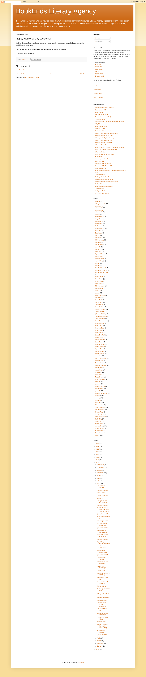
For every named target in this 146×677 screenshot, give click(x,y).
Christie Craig (99, 240)
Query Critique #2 (102, 539)
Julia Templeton (100, 318)
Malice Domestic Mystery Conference (102, 604)
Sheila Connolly (100, 414)
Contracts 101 (99, 161)
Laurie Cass (99, 337)
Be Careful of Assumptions (103, 184)
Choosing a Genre (102, 521)
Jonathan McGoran (101, 316)
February (100, 643)
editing (97, 263)
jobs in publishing (100, 314)
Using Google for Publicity (102, 558)
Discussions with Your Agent (104, 179)
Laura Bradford (100, 335)
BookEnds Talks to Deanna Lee (102, 535)
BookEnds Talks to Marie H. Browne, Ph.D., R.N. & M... (103, 509)
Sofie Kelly (98, 419)
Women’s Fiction (100, 152)
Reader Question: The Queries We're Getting (102, 626)
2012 (97, 449)
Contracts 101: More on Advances (105, 166)
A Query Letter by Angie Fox (103, 142)
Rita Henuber (99, 405)
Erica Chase (99, 279)
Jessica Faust (98, 86)
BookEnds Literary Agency (56, 11)
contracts (98, 249)
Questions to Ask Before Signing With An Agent (109, 121)
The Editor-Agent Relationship (102, 524)
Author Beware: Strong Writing (102, 531)
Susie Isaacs (99, 430)
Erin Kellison (99, 281)
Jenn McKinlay (99, 307)
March (99, 641)
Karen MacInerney (101, 321)
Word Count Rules (101, 126)
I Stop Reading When (101, 114)
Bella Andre (98, 226)
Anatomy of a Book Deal (102, 159)
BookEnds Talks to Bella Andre (102, 614)
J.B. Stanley (99, 302)
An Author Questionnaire (102, 193)
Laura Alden (99, 332)
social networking (100, 416)
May (98, 483)
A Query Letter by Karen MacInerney (106, 133)
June (99, 481)
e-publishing (99, 261)
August (99, 475)
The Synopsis (99, 188)
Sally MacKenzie (100, 407)
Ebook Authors (101, 548)
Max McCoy (99, 360)
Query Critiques (102, 570)
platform (97, 384)
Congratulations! (102, 600)
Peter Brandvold (100, 379)
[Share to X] (36, 59)
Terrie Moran (99, 433)
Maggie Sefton (99, 351)
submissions (99, 426)
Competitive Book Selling (102, 618)
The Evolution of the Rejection (103, 582)
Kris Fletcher (99, 330)
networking (98, 370)
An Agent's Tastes (100, 191)
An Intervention (101, 622)
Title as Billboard (102, 586)
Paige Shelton (99, 377)
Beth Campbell (98, 97)
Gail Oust (98, 290)
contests (97, 247)
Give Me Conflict (100, 128)
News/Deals (99, 74)
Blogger (81, 662)
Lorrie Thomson (100, 346)
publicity (97, 391)
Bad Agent (98, 156)
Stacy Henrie (99, 424)
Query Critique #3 (102, 528)
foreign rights (99, 288)
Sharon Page (99, 412)
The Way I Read (100, 119)
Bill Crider (98, 230)
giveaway (98, 297)
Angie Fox (98, 219)
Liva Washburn (100, 339)
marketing (98, 356)
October (99, 470)
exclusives (98, 283)
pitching (97, 382)
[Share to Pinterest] (40, 59)
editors (97, 265)
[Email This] (31, 59)
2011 (97, 452)
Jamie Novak (99, 304)
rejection (98, 400)
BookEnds (98, 233)
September (100, 473)
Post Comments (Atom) (31, 77)
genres (97, 293)
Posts (98, 38)
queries (97, 395)
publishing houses (101, 393)
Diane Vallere (99, 258)
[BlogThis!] (34, 59)
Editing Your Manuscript (101, 567)
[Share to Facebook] (38, 59)
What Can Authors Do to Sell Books (106, 149)
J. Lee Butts (98, 300)
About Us (98, 64)
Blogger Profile (99, 76)
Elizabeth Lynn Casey (102, 272)
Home (52, 74)
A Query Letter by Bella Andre (104, 135)
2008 (97, 460)
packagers (98, 374)
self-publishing (99, 409)
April (98, 638)
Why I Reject (99, 124)
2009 (97, 457)
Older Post (83, 74)
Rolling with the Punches (103, 177)
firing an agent (99, 286)
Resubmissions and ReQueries (105, 117)
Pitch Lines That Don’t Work (103, 131)
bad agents (98, 223)
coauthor (98, 242)
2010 (97, 454)
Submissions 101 (100, 110)
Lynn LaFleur (99, 349)
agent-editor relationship (99, 211)
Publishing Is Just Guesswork (102, 562)
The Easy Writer (100, 174)
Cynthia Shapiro (100, 254)
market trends (99, 353)
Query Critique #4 (102, 514)
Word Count (99, 112)
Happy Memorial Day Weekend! (102, 501)
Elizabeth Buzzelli (100, 268)
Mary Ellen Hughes (101, 358)
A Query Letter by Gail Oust (103, 140)
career (97, 235)
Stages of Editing (100, 168)
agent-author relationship (99, 207)
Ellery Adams (99, 276)
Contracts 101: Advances (103, 163)
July (98, 478)
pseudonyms (99, 388)
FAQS (97, 71)
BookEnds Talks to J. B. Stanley (103, 574)
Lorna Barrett (99, 342)
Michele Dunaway (100, 365)
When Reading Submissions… (104, 186)
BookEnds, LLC (100, 62)
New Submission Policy (102, 609)
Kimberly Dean (99, 328)
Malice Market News (103, 597)
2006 (97, 649)
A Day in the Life (100, 204)
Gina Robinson (100, 295)
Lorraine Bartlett (100, 344)
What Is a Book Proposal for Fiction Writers (108, 145)
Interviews (100, 498)
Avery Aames (99, 221)
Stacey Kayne (99, 421)
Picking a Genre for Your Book (104, 154)
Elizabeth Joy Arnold (101, 270)
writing (97, 435)
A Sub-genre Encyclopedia (102, 551)
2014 (97, 446)
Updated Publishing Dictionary (104, 107)
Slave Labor (100, 493)
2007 (97, 462)
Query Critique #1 (102, 555)
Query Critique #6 (102, 495)
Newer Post (20, 74)
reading (97, 398)
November (100, 467)
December (100, 465)
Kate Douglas (99, 323)
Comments (99, 41)
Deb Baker (98, 256)
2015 (97, 444)
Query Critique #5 (102, 505)
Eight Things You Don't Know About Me (103, 543)
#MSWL (97, 201)
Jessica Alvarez (98, 93)
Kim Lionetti (97, 90)
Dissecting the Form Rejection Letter (106, 181)
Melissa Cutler (99, 363)
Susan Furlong (99, 428)
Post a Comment (24, 70)
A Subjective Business (101, 631)
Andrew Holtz (99, 216)
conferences (99, 244)
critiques (97, 251)
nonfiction (98, 372)
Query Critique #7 (102, 490)
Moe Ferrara (99, 367)
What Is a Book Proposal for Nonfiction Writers (109, 147)
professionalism (100, 386)
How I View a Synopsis (101, 486)
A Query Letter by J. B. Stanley (104, 138)
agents (97, 214)
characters (98, 237)
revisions (98, 402)
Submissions (99, 69)
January (100, 646)
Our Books (98, 67)
